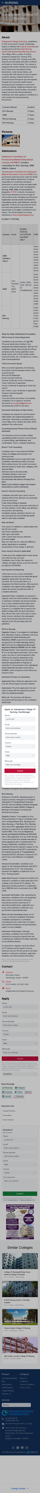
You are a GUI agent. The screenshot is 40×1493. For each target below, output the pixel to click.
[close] (35, 708)
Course (8, 743)
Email (7, 724)
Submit (20, 771)
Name (7, 715)
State (7, 752)
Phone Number (11, 734)
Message (9, 761)
